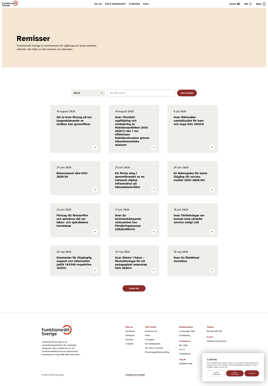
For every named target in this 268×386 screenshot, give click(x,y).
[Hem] (10, 4)
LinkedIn (129, 343)
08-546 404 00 (214, 331)
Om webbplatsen (152, 343)
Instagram (130, 335)
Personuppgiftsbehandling (157, 352)
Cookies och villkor (135, 375)
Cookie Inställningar (216, 373)
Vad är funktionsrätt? (115, 4)
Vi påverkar (134, 4)
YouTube (129, 339)
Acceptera (251, 373)
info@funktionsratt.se (216, 341)
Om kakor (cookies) (154, 348)
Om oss (98, 4)
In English (149, 339)
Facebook (129, 331)
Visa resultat (187, 93)
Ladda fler (134, 288)
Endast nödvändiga (235, 373)
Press (146, 4)
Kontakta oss (151, 331)
